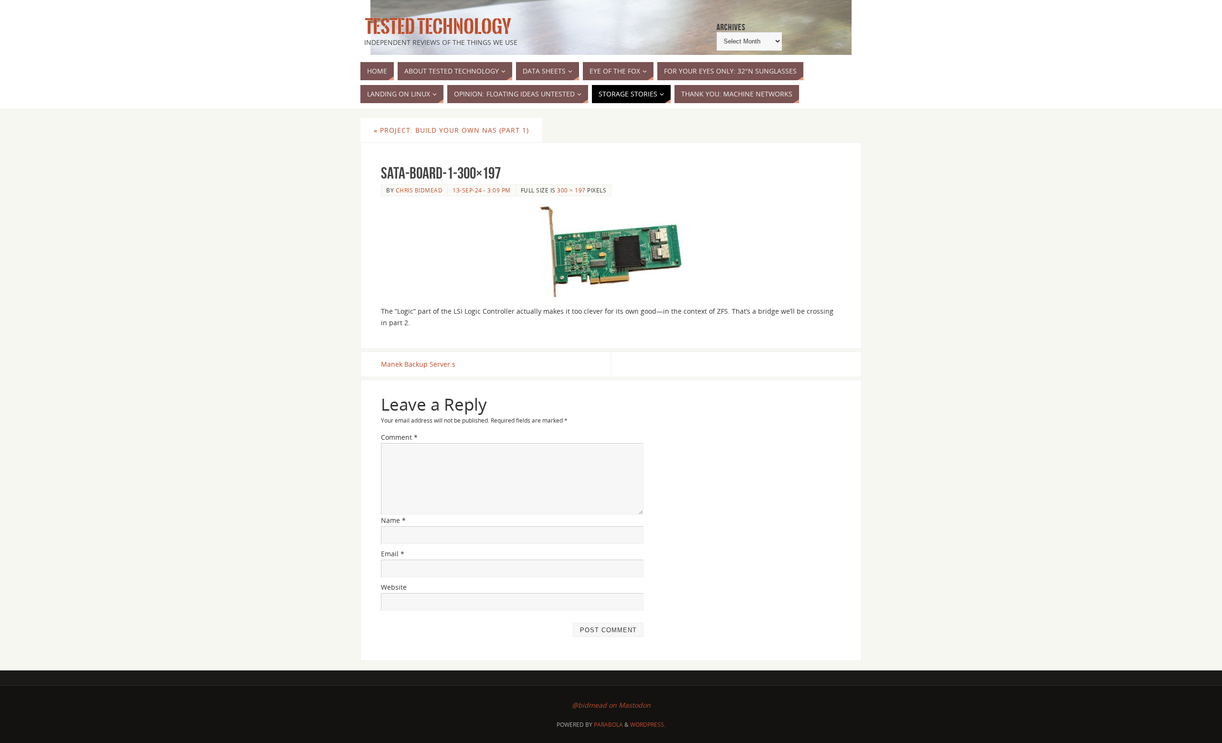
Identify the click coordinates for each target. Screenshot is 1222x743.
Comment (399, 437)
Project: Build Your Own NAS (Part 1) (451, 130)
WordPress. (647, 725)
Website (394, 587)
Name (393, 520)
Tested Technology (435, 26)
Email (392, 553)
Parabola (608, 725)
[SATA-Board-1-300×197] (611, 252)
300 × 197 (571, 190)
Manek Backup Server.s (418, 364)
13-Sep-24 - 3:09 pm (482, 190)
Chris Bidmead (419, 190)
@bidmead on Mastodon (611, 705)
